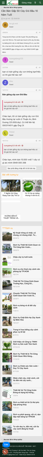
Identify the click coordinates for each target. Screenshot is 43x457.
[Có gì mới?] (35, 2)
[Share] (36, 32)
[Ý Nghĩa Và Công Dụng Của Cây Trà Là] (11, 186)
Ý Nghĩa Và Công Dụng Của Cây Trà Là (11, 194)
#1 (40, 32)
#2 (40, 67)
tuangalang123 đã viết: (12, 102)
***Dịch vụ (7, 228)
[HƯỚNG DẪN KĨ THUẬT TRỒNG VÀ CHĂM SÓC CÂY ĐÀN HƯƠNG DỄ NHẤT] (11, 208)
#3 (40, 90)
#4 (40, 141)
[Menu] (3, 2)
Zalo (6, 444)
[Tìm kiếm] (40, 2)
